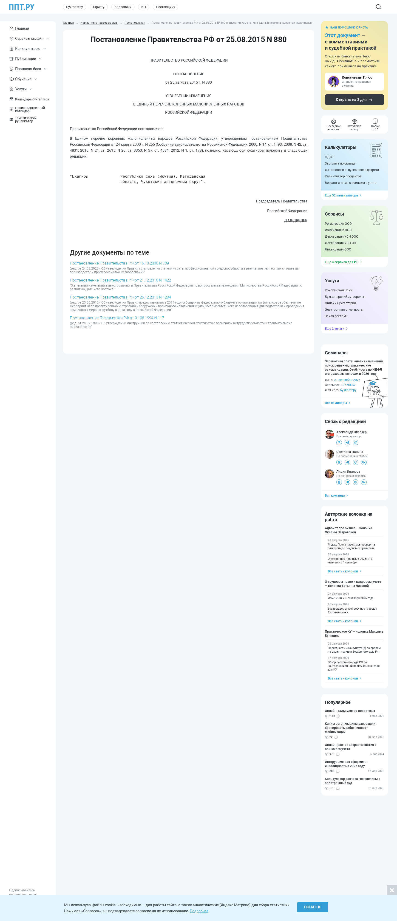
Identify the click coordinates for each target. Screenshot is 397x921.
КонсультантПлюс (339, 290)
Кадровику (123, 7)
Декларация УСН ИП (340, 243)
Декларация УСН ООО (341, 236)
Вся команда (335, 495)
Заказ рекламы (336, 316)
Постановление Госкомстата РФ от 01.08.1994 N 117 (117, 318)
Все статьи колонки (343, 571)
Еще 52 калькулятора (341, 195)
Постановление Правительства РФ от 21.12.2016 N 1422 (120, 280)
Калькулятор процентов (343, 176)
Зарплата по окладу (340, 163)
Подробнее (199, 911)
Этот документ (342, 35)
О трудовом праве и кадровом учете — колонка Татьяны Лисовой (353, 584)
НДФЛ (330, 157)
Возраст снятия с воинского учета (351, 183)
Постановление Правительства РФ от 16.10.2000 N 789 (119, 263)
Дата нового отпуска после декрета (352, 170)
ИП (143, 7)
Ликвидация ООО (338, 249)
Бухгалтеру (74, 7)
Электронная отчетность (344, 309)
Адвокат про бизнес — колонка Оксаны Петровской (348, 530)
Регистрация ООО (338, 223)
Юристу (99, 7)
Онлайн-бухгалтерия (340, 303)
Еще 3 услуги (334, 328)
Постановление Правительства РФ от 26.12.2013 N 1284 (120, 297)
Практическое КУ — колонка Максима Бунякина (354, 633)
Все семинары (336, 403)
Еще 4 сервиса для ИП (342, 262)
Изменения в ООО (338, 230)
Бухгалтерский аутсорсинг (345, 296)
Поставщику (165, 7)
